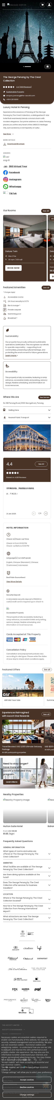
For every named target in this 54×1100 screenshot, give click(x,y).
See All (46, 211)
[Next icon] (46, 513)
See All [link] (46, 287)
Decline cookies (27, 1087)
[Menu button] (3, 4)
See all (47, 669)
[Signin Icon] (49, 4)
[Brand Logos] (15, 948)
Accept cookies (27, 1079)
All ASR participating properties (14, 752)
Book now (13, 267)
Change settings (27, 1094)
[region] (28, 248)
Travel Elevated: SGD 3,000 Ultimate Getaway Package (22, 748)
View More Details (14, 581)
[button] (27, 410)
